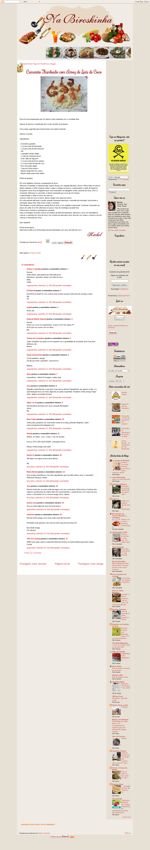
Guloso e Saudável (34, 269)
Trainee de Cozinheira (36, 338)
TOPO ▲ (128, 833)
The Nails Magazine (120, 643)
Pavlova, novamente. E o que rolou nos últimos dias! (125, 538)
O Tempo (124, 707)
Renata (29, 433)
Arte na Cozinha (118, 736)
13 (64, 472)
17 (67, 539)
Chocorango (117, 799)
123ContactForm (123, 296)
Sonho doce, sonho (120, 705)
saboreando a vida (119, 532)
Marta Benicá (32, 472)
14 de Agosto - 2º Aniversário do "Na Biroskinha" (126, 445)
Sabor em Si (32, 403)
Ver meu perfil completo (117, 230)
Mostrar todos (127, 817)
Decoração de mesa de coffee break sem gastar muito (125, 490)
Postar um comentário (32, 553)
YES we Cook (117, 696)
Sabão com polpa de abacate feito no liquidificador (125, 505)
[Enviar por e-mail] (53, 243)
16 (61, 514)
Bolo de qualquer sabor (120, 677)
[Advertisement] (119, 97)
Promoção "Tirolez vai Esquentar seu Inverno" (126, 420)
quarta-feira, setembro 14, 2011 (39, 509)
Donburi (123, 738)
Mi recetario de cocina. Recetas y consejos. (119, 516)
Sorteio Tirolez (124, 393)
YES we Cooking (33, 539)
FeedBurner (123, 289)
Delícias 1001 (117, 675)
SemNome (123, 360)
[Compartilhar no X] (57, 243)
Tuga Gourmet (118, 547)
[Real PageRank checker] (113, 346)
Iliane (29, 374)
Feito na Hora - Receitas (118, 591)
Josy (29, 386)
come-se (115, 499)
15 (63, 503)
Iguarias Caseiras (119, 609)
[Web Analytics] (75, 837)
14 (57, 486)
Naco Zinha (116, 666)
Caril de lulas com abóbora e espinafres (125, 580)
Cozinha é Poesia (119, 751)
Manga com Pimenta (120, 719)
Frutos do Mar (35, 253)
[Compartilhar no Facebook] (59, 243)
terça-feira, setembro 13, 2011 (38, 467)
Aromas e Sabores (119, 484)
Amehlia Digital (118, 682)
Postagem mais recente (33, 563)
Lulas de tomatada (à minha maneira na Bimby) (125, 615)
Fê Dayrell (31, 290)
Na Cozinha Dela (118, 561)
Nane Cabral (32, 419)
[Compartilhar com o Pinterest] (62, 243)
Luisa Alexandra (118, 477)
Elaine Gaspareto (44, 833)
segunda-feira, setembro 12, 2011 (40, 285)
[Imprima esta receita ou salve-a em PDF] (48, 242)
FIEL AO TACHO (118, 652)
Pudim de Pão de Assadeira (125, 406)
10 (63, 419)
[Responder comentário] (62, 285)
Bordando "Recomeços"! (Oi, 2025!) (125, 686)
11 (59, 433)
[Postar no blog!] (55, 243)
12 (61, 455)
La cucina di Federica (120, 460)
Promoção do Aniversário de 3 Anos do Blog (126, 432)
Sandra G (31, 455)
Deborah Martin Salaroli (36, 319)
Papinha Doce (117, 784)
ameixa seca (32, 503)
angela (29, 307)
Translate (125, 179)
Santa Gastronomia (35, 355)
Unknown (31, 514)
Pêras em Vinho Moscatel (121, 479)
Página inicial (62, 563)
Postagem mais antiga (90, 563)
